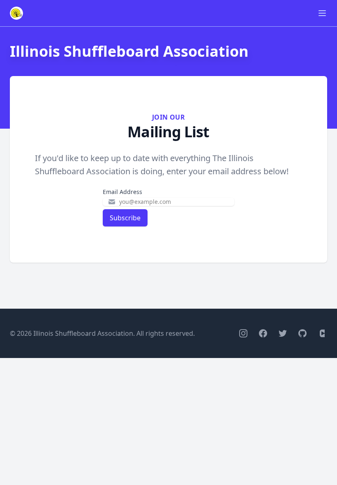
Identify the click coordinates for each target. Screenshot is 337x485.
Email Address (122, 192)
